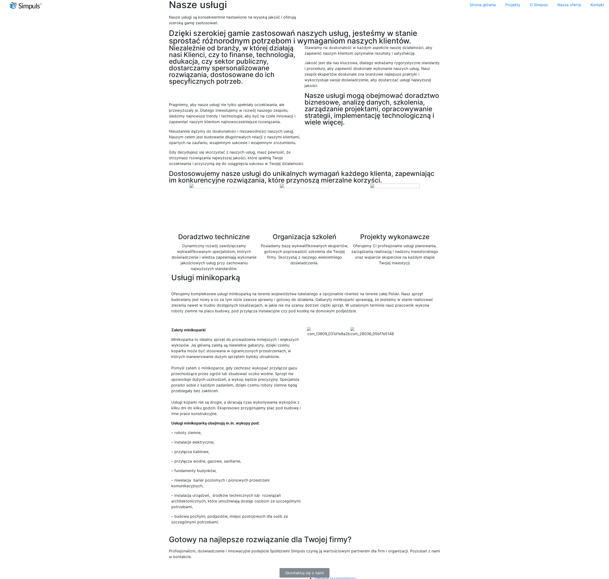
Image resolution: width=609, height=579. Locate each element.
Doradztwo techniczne (214, 237)
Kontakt (597, 4)
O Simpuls (539, 4)
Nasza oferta (569, 4)
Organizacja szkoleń (304, 237)
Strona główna (483, 4)
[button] (311, 332)
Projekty (512, 4)
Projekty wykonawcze (394, 237)
